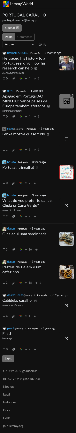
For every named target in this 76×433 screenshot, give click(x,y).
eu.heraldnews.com (13, 73)
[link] (13, 79)
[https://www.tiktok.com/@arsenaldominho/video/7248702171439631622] (66, 205)
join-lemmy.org (13, 426)
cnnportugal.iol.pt (12, 110)
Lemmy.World (21, 4)
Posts (8, 36)
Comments (24, 36)
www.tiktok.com (11, 210)
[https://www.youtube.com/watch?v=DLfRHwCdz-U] (66, 305)
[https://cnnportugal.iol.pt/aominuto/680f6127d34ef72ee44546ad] (66, 101)
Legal (6, 394)
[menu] (70, 4)
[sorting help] (40, 44)
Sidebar (10, 27)
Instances (9, 402)
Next (8, 358)
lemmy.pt (7, 338)
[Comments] (66, 139)
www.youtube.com (12, 305)
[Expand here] (66, 172)
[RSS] (44, 44)
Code (6, 418)
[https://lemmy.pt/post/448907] (66, 338)
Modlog (8, 386)
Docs (6, 410)
